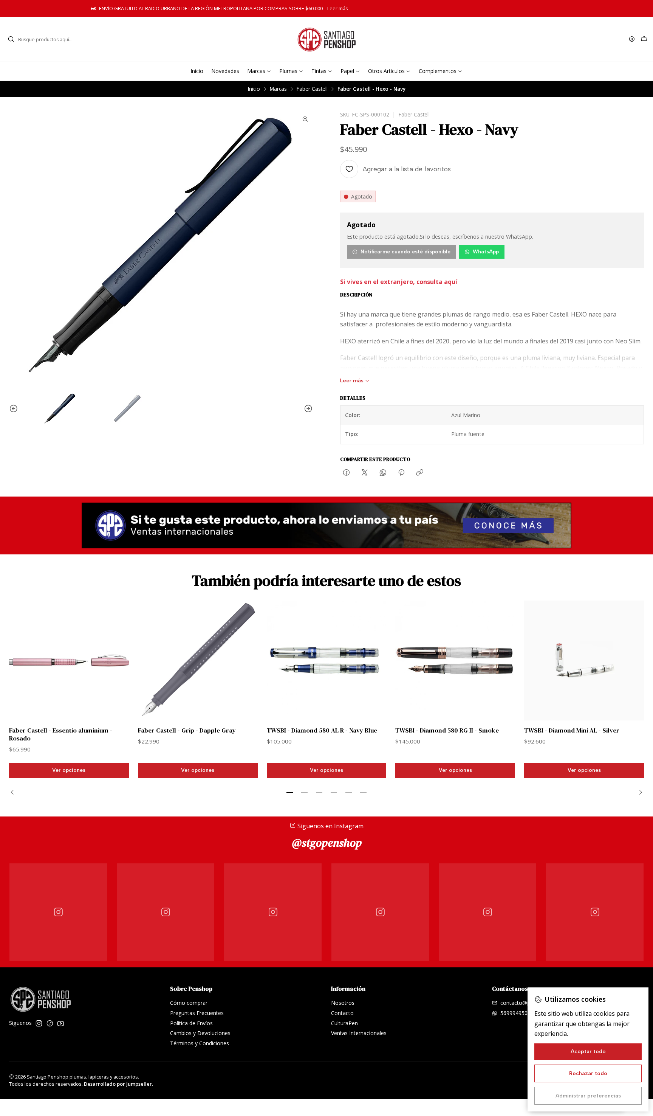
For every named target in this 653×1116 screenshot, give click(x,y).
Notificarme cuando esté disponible (405, 251)
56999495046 (517, 1013)
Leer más (445, 8)
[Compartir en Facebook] (346, 473)
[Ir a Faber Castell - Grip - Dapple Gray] (198, 660)
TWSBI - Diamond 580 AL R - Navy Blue (322, 730)
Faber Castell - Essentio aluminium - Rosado (60, 734)
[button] (289, 792)
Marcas (278, 89)
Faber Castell (312, 89)
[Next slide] (307, 409)
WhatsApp (486, 251)
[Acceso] (632, 39)
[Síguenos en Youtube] (60, 1023)
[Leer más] (326, 526)
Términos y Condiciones (199, 1043)
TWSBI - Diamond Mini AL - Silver (571, 730)
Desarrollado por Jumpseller (118, 1083)
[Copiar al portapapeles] (419, 473)
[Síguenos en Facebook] (50, 1023)
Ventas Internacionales (359, 1033)
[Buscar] (11, 39)
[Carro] (643, 39)
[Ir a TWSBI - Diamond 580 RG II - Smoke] (455, 660)
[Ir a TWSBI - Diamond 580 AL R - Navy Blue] (327, 660)
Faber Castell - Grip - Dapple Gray (187, 730)
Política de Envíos (191, 1023)
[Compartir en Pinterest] (401, 473)
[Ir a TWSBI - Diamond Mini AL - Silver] (584, 660)
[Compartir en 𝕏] (364, 473)
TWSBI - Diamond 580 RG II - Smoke (447, 730)
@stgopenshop (327, 843)
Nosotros (342, 1002)
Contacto (342, 1013)
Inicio (254, 89)
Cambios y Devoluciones (200, 1033)
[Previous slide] (14, 409)
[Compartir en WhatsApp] (383, 473)
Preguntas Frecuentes (197, 1013)
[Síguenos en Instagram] (39, 1023)
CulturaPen (344, 1023)
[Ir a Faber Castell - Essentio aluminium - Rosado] (69, 660)
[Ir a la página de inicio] (326, 39)
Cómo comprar (188, 1002)
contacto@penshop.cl (526, 1002)
